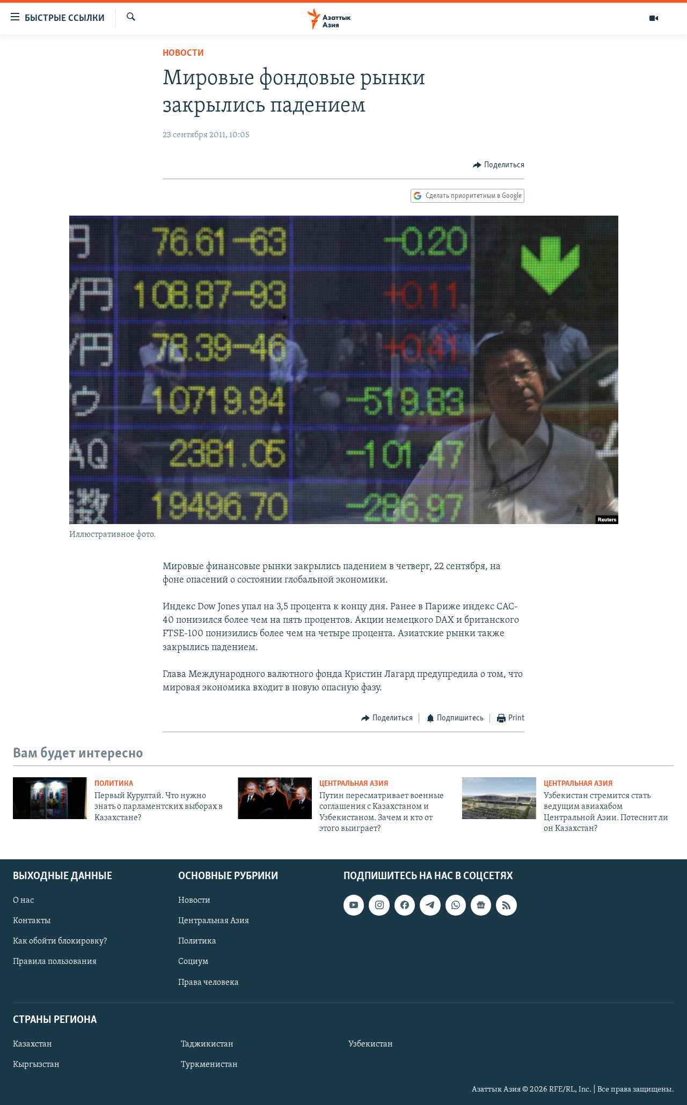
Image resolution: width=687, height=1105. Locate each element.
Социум (193, 961)
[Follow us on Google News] (481, 905)
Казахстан (32, 1044)
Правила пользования (55, 961)
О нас (23, 900)
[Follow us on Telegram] (430, 905)
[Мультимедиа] (654, 18)
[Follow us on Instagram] (379, 905)
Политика (113, 784)
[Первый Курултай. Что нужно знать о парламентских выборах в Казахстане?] (50, 798)
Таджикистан (207, 1044)
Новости (183, 53)
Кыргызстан (36, 1064)
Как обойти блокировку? (60, 941)
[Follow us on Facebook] (404, 905)
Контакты (31, 921)
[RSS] (506, 905)
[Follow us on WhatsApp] (455, 905)
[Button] (498, 165)
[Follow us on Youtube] (354, 905)
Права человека (208, 982)
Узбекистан (370, 1044)
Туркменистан (209, 1064)
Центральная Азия (354, 784)
